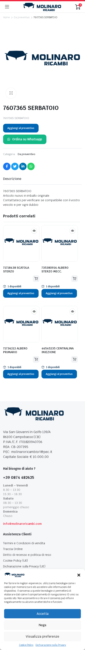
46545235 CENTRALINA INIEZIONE (57, 350)
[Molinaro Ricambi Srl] (42, 7)
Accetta (42, 614)
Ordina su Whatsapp (27, 139)
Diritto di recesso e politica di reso (27, 555)
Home (6, 17)
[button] (79, 575)
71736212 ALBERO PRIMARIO (15, 350)
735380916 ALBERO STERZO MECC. (54, 269)
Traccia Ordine (13, 549)
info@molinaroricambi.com (22, 524)
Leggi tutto (36, 278)
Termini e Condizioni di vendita (24, 543)
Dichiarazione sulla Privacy (50, 645)
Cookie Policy (26, 645)
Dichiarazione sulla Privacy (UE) (24, 566)
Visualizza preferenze (42, 636)
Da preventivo (22, 17)
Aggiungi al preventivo (20, 128)
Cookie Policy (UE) (15, 560)
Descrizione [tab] (12, 179)
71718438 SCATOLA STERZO (16, 269)
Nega (42, 625)
